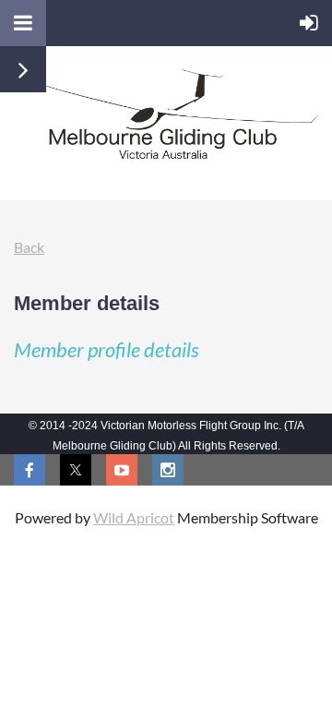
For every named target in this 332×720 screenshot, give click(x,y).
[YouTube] (121, 470)
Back (29, 247)
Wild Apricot (133, 517)
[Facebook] (29, 470)
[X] (75, 470)
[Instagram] (168, 470)
